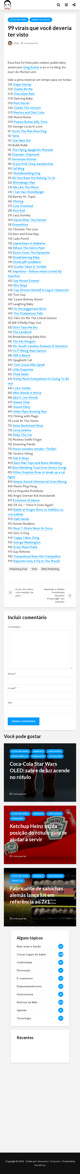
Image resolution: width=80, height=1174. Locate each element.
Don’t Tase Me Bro (25, 327)
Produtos (17, 881)
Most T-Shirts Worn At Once (32, 528)
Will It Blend (21, 355)
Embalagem (38, 756)
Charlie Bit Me (23, 89)
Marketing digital (41, 19)
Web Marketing (50, 569)
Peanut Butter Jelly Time (30, 122)
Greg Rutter (31, 67)
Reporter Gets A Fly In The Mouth (36, 561)
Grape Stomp (22, 84)
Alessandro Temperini (49, 1161)
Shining (18, 201)
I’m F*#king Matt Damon (29, 351)
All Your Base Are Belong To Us (33, 178)
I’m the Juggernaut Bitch (29, 309)
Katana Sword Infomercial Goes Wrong (40, 481)
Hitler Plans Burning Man (30, 411)
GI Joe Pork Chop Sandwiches (32, 164)
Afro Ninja (20, 285)
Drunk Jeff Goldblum (27, 262)
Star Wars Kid (21, 140)
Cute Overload (23, 206)
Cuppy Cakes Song (26, 537)
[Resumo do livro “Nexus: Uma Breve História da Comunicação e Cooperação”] (24, 1065)
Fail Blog (18, 168)
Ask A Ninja (21, 458)
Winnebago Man (24, 182)
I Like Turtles (22, 388)
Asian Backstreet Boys (28, 425)
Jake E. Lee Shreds (25, 397)
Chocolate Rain (24, 94)
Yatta (15, 136)
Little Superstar (22, 369)
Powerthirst (20, 224)
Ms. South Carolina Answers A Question (40, 346)
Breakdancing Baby (26, 257)
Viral (34, 569)
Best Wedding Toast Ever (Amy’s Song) (39, 467)
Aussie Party (21, 407)
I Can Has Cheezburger (28, 192)
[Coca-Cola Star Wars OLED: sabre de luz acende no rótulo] (40, 772)
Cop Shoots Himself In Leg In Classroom (41, 290)
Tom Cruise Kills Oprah (29, 365)
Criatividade (54, 751)
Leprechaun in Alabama (29, 243)
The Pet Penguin (24, 341)
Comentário (14, 627)
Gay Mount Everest (26, 280)
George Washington (27, 542)
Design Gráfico (19, 756)
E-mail (12, 688)
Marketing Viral (18, 569)
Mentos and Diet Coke (28, 112)
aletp (16, 43)
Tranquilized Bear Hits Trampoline (36, 556)
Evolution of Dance (26, 500)
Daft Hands (21, 519)
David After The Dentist (30, 220)
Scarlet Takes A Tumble (30, 266)
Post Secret (21, 103)
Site (10, 702)
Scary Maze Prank (25, 547)
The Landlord (22, 332)
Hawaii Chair (21, 402)
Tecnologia (55, 756)
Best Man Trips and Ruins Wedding (38, 463)
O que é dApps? (45, 1046)
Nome (12, 674)
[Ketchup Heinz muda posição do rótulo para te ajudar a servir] (40, 834)
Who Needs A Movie (27, 393)
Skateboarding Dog (26, 173)
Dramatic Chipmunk (25, 154)
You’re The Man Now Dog (28, 131)
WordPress (40, 1165)
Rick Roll (19, 210)
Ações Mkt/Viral (18, 19)
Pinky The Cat (22, 435)
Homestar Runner (24, 159)
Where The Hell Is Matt (29, 248)
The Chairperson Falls (28, 313)
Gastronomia (55, 876)
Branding (38, 751)
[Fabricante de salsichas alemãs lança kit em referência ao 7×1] (40, 897)
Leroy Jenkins (22, 430)
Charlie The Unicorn (27, 108)
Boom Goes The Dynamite (31, 252)
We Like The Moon (26, 187)
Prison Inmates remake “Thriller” (35, 449)
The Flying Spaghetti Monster (32, 150)
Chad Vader (21, 374)
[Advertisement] (40, 1107)
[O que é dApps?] (24, 1050)
